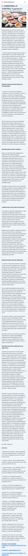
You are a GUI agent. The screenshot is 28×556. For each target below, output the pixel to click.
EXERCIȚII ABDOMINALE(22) (11, 550)
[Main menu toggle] (25, 2)
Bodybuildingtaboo (9, 2)
